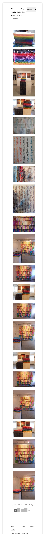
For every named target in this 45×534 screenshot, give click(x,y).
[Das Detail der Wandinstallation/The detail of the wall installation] (22, 224)
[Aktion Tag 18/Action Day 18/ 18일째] (22, 292)
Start (12, 9)
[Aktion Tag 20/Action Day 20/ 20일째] (22, 248)
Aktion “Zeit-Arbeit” (17, 15)
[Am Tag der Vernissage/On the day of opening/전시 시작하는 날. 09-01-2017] (22, 82)
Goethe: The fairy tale (18, 12)
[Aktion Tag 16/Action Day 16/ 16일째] (22, 429)
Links (13, 530)
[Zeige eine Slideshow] (22, 505)
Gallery (22, 9)
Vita (12, 526)
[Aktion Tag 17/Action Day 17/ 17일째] (22, 360)
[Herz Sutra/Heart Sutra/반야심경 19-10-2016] (22, 125)
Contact (22, 526)
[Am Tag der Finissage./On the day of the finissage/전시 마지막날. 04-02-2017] (22, 107)
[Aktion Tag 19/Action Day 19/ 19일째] (22, 273)
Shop (31, 526)
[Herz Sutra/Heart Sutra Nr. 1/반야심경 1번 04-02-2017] (22, 174)
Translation (14, 18)
